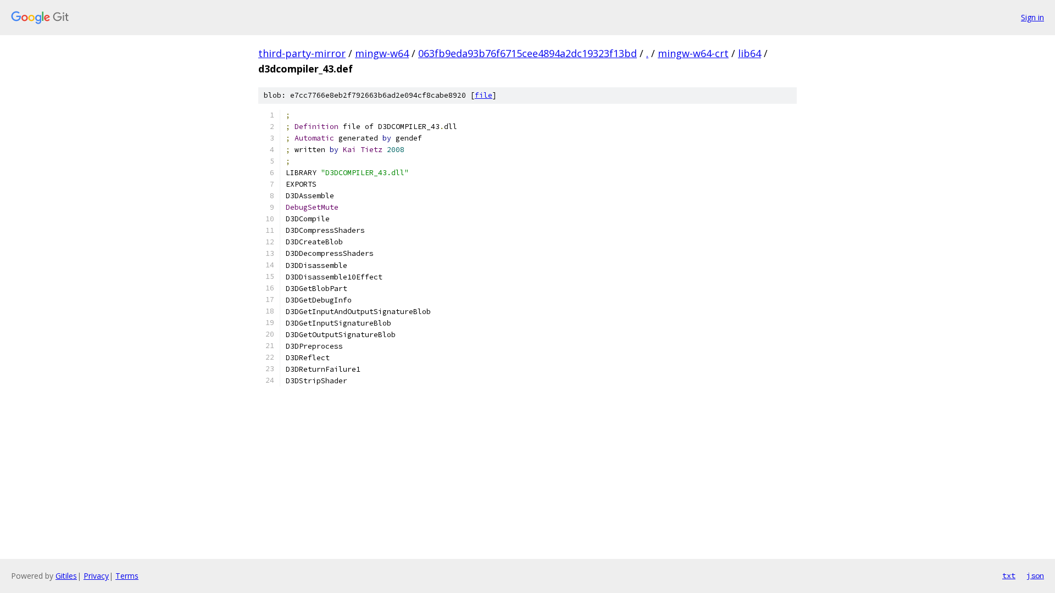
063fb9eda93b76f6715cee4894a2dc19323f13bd (527, 53)
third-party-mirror (302, 53)
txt (1008, 575)
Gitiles (66, 575)
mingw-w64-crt (693, 53)
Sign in (1032, 17)
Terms (126, 575)
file (483, 95)
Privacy (96, 575)
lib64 (749, 53)
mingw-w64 (382, 53)
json (1035, 575)
